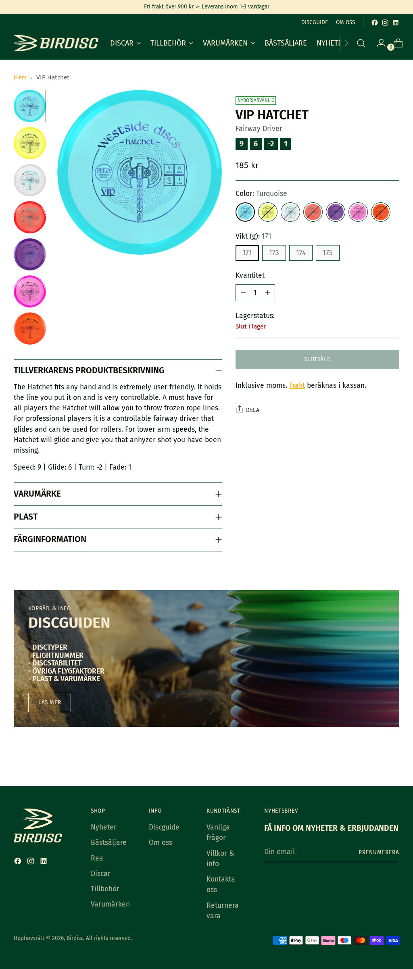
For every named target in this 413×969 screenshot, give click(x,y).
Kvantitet (250, 275)
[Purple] (335, 212)
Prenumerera (379, 852)
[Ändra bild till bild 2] (30, 143)
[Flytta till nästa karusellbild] (392, 758)
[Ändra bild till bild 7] (30, 328)
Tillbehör (105, 889)
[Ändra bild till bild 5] (30, 254)
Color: (261, 193)
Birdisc (75, 938)
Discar (101, 873)
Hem (20, 77)
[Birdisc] (56, 43)
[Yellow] (267, 212)
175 (328, 253)
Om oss (160, 842)
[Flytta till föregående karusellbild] (374, 758)
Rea (97, 858)
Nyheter (104, 827)
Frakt (297, 385)
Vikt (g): (253, 236)
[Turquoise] (245, 212)
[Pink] (358, 212)
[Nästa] (346, 43)
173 (274, 253)
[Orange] (380, 212)
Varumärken (110, 904)
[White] (290, 212)
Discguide (164, 827)
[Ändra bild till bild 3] (30, 180)
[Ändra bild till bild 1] (30, 106)
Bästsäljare (109, 842)
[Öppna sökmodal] (361, 43)
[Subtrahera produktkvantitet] (243, 293)
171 (247, 253)
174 (301, 253)
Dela (252, 410)
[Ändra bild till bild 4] (30, 217)
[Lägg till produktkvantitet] (267, 293)
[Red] (313, 212)
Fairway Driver (259, 129)
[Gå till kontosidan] (378, 43)
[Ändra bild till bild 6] (30, 291)
